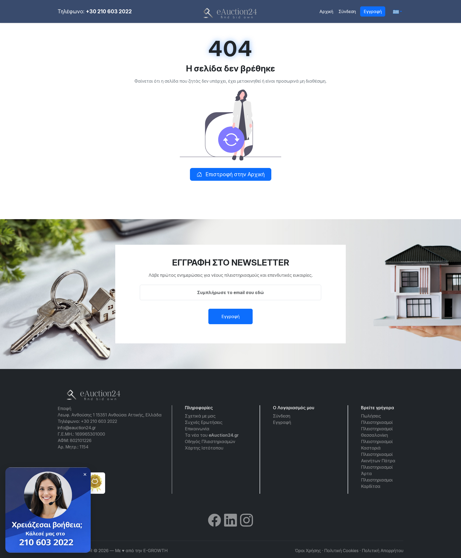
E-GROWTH (155, 550)
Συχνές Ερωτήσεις (203, 422)
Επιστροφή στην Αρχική (234, 174)
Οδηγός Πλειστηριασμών (210, 441)
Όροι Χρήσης (308, 550)
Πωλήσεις (371, 416)
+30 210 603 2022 (109, 11)
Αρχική (326, 11)
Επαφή (64, 408)
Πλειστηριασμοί (377, 422)
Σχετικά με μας (200, 416)
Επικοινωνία (197, 428)
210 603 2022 (31, 540)
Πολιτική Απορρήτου (382, 550)
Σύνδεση (347, 11)
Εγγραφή (373, 11)
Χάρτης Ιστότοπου (204, 448)
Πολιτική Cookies (341, 550)
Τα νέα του (212, 435)
